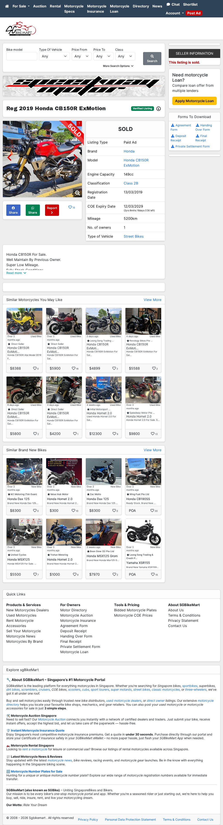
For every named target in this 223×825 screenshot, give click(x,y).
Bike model (14, 49)
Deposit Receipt (73, 631)
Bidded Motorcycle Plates (135, 610)
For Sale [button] (20, 6)
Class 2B (131, 183)
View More (152, 300)
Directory (141, 6)
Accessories (16, 626)
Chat (175, 4)
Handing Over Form (76, 636)
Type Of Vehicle (50, 49)
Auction (39, 6)
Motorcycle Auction (76, 615)
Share (13, 212)
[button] (118, 65)
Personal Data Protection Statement (130, 819)
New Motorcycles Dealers (27, 610)
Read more (14, 273)
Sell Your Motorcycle (23, 631)
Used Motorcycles (21, 615)
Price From (79, 49)
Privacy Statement (183, 620)
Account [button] (173, 13)
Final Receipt (70, 641)
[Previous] (9, 157)
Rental (55, 6)
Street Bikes (134, 236)
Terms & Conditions (184, 615)
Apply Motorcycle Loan (194, 101)
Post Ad (194, 13)
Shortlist (190, 4)
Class (119, 49)
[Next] (75, 157)
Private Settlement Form (192, 146)
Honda (129, 151)
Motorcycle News (20, 636)
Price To (99, 49)
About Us (176, 610)
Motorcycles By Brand (24, 641)
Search (152, 61)
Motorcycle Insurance (96, 9)
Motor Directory (73, 610)
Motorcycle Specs (74, 9)
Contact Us (177, 626)
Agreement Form (74, 626)
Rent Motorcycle (20, 620)
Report (52, 208)
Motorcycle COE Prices (133, 615)
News (157, 6)
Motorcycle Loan (119, 9)
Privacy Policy (88, 819)
